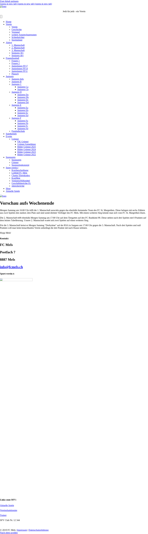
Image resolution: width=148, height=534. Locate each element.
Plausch (15, 74)
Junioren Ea (22, 107)
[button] (9, 532)
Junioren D (17, 92)
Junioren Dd (23, 102)
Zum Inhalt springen (9, 1)
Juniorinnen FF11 (20, 71)
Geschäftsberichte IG (21, 183)
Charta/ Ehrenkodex (21, 175)
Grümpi (15, 139)
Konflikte (16, 178)
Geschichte (17, 29)
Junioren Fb (22, 123)
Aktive (9, 42)
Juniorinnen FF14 (20, 68)
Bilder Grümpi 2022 (26, 154)
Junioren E (16, 105)
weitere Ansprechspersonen (24, 34)
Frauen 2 (16, 63)
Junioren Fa (22, 120)
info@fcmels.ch (11, 267)
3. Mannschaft (18, 50)
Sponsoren (10, 157)
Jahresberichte (18, 186)
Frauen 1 (16, 61)
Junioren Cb (22, 89)
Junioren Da (22, 94)
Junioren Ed (22, 115)
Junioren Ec (22, 113)
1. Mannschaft (18, 45)
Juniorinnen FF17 (20, 66)
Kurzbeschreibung (20, 170)
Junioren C (17, 84)
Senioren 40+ (18, 55)
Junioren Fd (22, 128)
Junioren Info (18, 79)
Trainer (3, 515)
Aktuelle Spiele (13, 191)
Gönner (15, 162)
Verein (9, 24)
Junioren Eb (22, 110)
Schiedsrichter (18, 37)
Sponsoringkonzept (20, 165)
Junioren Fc (22, 126)
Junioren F (16, 118)
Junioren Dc (22, 100)
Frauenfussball (12, 58)
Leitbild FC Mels (19, 173)
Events (9, 136)
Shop (8, 188)
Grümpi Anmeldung (26, 144)
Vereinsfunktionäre (8, 510)
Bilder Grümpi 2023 (26, 152)
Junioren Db (23, 97)
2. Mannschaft (18, 47)
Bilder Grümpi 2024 (26, 149)
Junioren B (17, 81)
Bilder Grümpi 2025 (26, 147)
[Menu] (1, 16)
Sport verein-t (12, 167)
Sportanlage (17, 40)
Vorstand (16, 32)
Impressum (22, 530)
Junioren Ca (22, 87)
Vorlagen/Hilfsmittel (21, 180)
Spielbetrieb (11, 134)
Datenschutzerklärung (39, 530)
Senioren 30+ (18, 53)
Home (8, 21)
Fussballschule (18, 131)
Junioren (10, 76)
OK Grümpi (22, 141)
